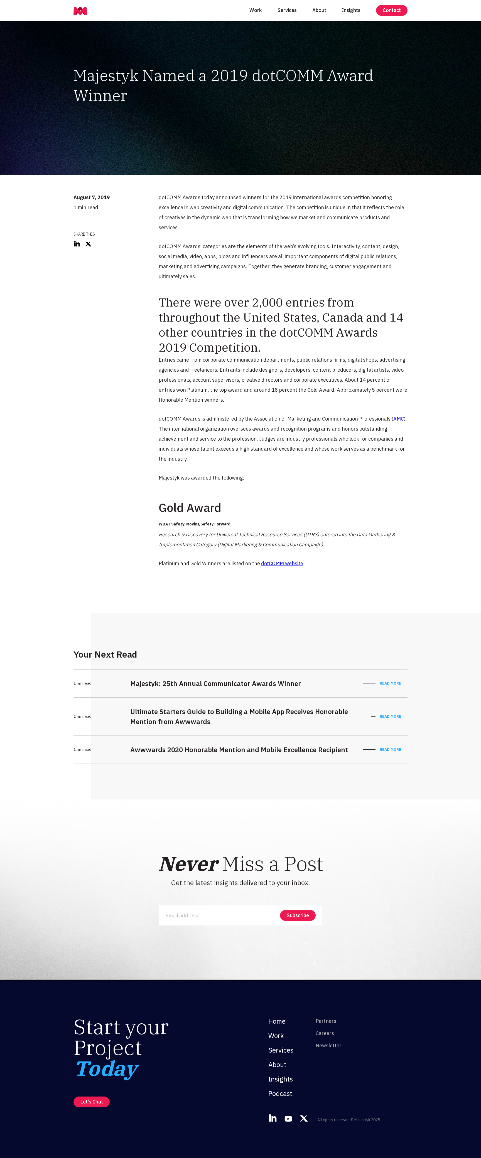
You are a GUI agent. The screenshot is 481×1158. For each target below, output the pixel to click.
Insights (351, 10)
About (319, 10)
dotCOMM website (282, 563)
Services (287, 10)
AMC (398, 419)
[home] (80, 10)
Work (255, 10)
